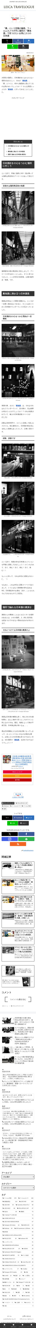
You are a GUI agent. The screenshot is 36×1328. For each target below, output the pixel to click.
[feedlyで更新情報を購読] (26, 839)
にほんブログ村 (18, 797)
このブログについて (9, 1319)
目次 (15, 142)
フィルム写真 (27, 806)
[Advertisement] (18, 117)
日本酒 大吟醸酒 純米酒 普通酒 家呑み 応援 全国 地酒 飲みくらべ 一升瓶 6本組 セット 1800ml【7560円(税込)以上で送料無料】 (22, 760)
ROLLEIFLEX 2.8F (9, 803)
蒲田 (5, 809)
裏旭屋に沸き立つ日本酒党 (16, 151)
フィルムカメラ (16, 806)
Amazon (17, 776)
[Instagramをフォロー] (10, 839)
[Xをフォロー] (10, 834)
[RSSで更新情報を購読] (18, 844)
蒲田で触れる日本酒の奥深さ (17, 154)
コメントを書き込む (18, 999)
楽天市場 (17, 780)
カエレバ (20, 766)
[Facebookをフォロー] (26, 834)
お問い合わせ (26, 1316)
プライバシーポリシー (27, 1319)
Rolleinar (6, 806)
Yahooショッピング (17, 771)
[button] (23, 46)
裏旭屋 (24, 80)
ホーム (9, 1316)
